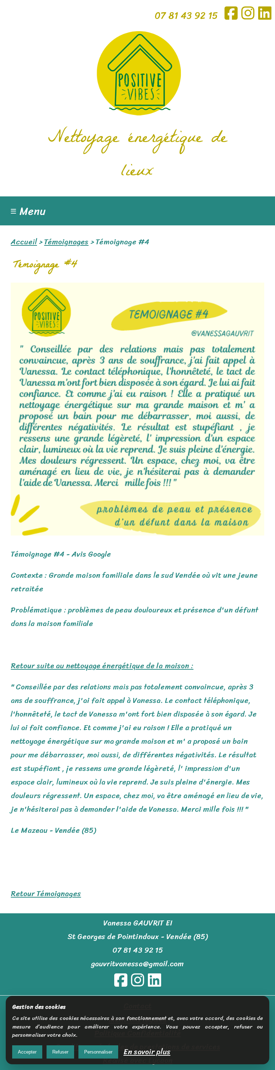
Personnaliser (98, 1052)
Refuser (60, 1052)
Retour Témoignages (46, 893)
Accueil (24, 242)
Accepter (27, 1052)
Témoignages (66, 242)
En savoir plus (147, 1052)
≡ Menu (28, 211)
